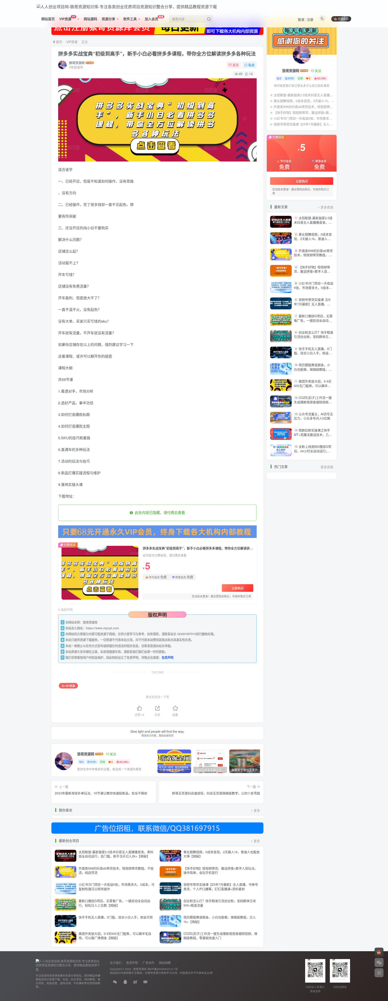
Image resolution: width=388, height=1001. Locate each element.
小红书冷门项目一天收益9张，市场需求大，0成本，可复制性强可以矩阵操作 (116, 886)
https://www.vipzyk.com (102, 628)
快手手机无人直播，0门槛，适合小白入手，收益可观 (116, 917)
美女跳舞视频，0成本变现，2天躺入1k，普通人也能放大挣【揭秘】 (221, 854)
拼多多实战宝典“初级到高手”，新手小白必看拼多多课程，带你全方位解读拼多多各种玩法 (157, 53)
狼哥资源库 (140, 969)
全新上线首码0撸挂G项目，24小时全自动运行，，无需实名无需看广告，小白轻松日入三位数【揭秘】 (313, 453)
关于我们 (115, 962)
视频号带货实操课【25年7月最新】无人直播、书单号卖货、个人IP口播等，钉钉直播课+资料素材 (220, 886)
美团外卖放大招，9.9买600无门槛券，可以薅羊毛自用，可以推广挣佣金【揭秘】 (115, 935)
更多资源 (327, 207)
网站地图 (165, 962)
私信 (251, 65)
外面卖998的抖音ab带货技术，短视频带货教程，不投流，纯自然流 (116, 870)
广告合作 (148, 962)
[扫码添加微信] (379, 962)
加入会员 (154, 18)
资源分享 (108, 18)
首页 (58, 41)
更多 (257, 810)
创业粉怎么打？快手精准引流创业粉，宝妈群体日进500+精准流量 (219, 902)
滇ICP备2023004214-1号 (162, 969)
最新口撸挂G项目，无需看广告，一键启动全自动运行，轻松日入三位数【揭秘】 (114, 902)
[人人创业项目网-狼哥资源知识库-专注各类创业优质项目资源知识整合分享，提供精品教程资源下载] (68, 965)
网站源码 (90, 18)
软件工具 (130, 18)
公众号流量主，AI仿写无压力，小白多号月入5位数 (313, 416)
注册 (310, 19)
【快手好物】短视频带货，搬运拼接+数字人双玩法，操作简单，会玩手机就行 (220, 870)
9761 (93, 762)
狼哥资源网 (77, 62)
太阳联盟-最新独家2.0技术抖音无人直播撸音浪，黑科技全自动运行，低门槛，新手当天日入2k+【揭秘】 (116, 854)
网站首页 (48, 18)
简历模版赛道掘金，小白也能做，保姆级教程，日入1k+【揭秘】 (219, 919)
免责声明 (167, 657)
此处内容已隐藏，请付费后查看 (159, 512)
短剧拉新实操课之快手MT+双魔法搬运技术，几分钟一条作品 (313, 434)
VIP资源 (67, 18)
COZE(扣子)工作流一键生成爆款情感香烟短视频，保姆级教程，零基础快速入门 (220, 935)
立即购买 (237, 588)
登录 (301, 19)
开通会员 (343, 19)
